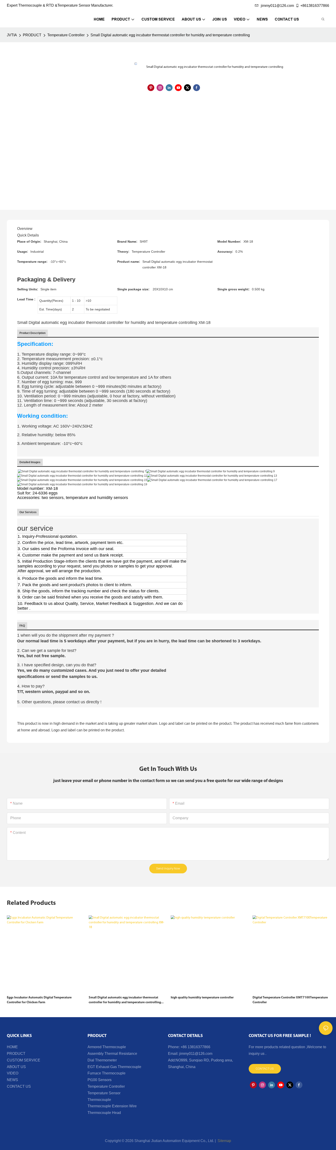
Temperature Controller (66, 35)
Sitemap (224, 1141)
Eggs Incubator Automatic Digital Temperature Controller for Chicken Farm (39, 1000)
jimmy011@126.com (277, 6)
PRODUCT (32, 35)
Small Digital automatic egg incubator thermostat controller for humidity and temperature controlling (170, 35)
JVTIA (12, 35)
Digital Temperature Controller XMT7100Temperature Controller (290, 1000)
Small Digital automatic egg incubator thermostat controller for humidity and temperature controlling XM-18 (125, 1000)
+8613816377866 (314, 6)
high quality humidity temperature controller (202, 997)
